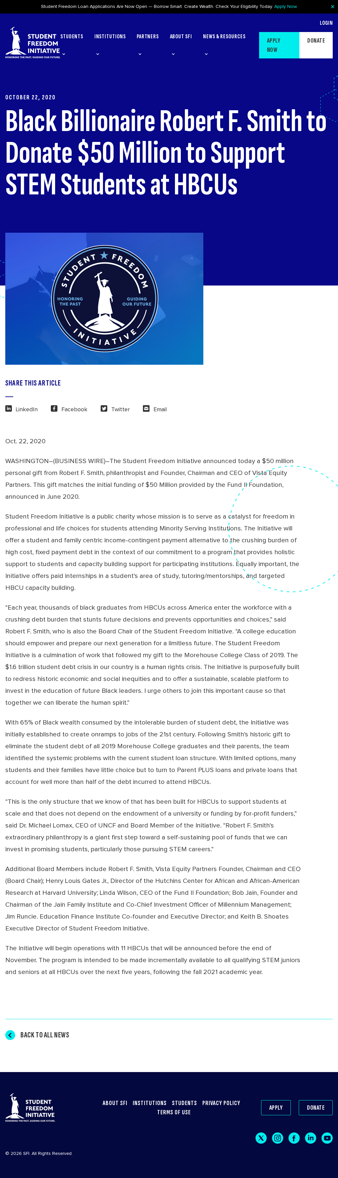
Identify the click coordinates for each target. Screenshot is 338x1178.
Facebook (74, 409)
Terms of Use (174, 1112)
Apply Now (285, 6)
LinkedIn (27, 409)
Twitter (120, 409)
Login (326, 23)
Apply (276, 1108)
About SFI (115, 1103)
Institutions (150, 1103)
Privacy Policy (221, 1103)
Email (160, 409)
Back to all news (44, 1035)
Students (184, 1103)
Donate (316, 41)
